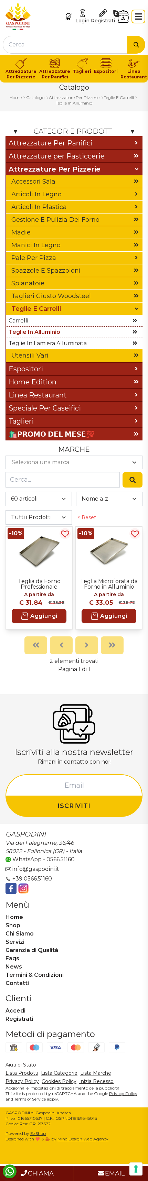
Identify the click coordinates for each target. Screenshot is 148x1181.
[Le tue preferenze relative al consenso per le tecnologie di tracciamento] (135, 1168)
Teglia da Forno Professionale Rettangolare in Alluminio (39, 584)
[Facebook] (11, 888)
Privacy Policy (123, 1093)
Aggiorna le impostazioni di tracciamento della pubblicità (62, 1088)
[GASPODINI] (18, 16)
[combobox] (65, 45)
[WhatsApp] (10, 1171)
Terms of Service (30, 1099)
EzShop (38, 1133)
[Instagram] (23, 888)
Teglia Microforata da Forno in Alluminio (109, 584)
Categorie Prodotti (74, 131)
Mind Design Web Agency (82, 1138)
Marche (74, 449)
